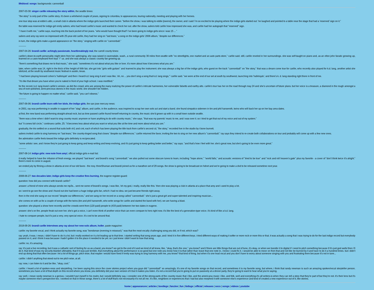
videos (235, 286)
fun (181, 286)
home (127, 286)
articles (153, 286)
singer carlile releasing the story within (53, 11)
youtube (245, 286)
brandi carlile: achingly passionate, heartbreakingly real (62, 51)
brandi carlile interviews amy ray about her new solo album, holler (68, 225)
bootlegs (163, 286)
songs (33, 3)
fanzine (174, 286)
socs (218, 286)
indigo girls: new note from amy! (49, 153)
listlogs (189, 286)
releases (208, 286)
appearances (140, 286)
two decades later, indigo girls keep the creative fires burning (65, 176)
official (198, 286)
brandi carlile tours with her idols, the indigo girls (59, 103)
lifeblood (23, 3)
